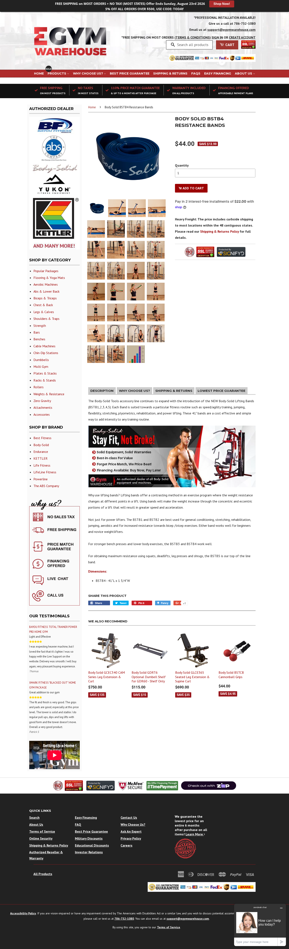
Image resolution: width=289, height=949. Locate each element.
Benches (39, 339)
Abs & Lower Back (46, 291)
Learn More (195, 834)
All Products (42, 874)
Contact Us (129, 817)
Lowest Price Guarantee (221, 391)
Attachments (42, 407)
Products (57, 73)
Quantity (182, 165)
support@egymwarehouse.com (231, 29)
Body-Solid (41, 445)
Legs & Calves (43, 312)
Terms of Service (42, 831)
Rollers (38, 387)
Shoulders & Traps (46, 318)
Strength (39, 325)
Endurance (40, 451)
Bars (36, 332)
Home (39, 73)
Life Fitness (41, 465)
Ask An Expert (131, 831)
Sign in (217, 37)
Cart (229, 45)
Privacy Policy (131, 838)
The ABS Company (46, 486)
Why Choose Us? (88, 73)
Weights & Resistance (48, 394)
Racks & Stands (44, 380)
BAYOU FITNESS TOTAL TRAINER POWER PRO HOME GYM (53, 629)
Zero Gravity (42, 401)
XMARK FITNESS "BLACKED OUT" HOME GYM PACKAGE (52, 685)
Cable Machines (44, 346)
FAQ (78, 824)
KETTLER (40, 458)
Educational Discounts (92, 845)
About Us (244, 73)
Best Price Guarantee (129, 73)
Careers (126, 845)
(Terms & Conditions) (193, 37)
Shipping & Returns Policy (219, 231)
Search (34, 817)
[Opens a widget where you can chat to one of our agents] (260, 925)
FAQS (195, 73)
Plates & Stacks (45, 373)
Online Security (40, 838)
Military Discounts (89, 838)
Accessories (41, 414)
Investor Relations (89, 852)
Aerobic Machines (45, 284)
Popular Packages (45, 271)
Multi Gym (40, 366)
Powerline (40, 479)
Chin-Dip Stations (45, 353)
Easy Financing (217, 73)
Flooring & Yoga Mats (49, 278)
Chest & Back (43, 305)
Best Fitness (42, 438)
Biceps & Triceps (45, 298)
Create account (242, 37)
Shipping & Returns (170, 73)
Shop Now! (221, 3)
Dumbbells (41, 360)
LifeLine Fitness (44, 472)
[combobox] (193, 45)
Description (102, 391)
